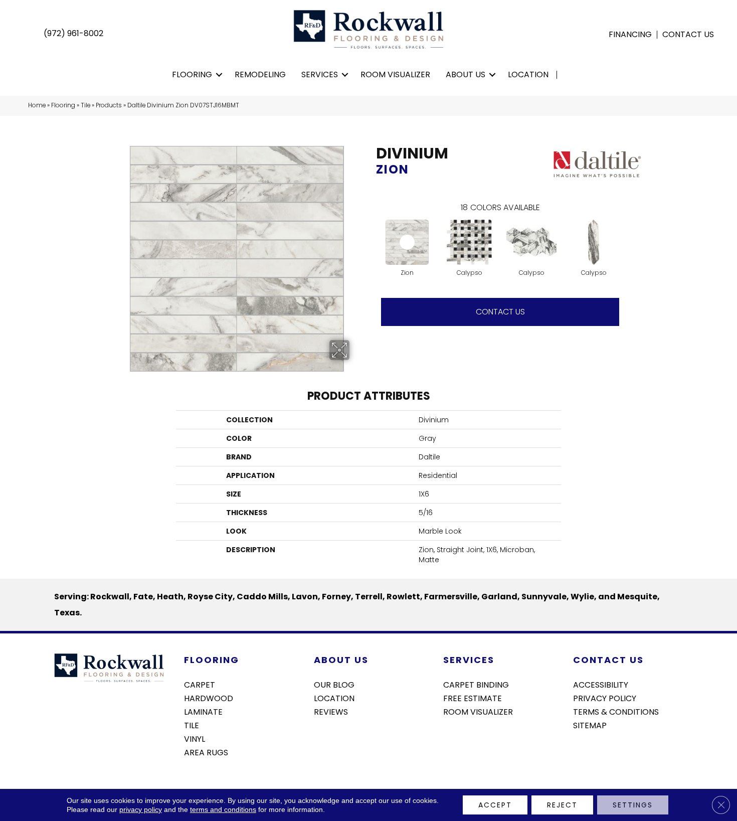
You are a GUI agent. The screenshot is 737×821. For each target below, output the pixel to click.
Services (319, 74)
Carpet (199, 684)
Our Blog (334, 684)
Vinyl (194, 738)
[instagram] (598, 752)
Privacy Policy (604, 698)
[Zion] (407, 242)
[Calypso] (469, 242)
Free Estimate (472, 698)
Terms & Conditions (616, 711)
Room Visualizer (395, 74)
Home (37, 105)
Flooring (192, 74)
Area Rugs (206, 752)
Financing (630, 35)
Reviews (331, 711)
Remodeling (260, 74)
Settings (633, 805)
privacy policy (140, 809)
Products (109, 105)
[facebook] (580, 752)
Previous (371, 232)
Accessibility (600, 684)
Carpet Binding (476, 684)
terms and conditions (223, 809)
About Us (465, 74)
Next (629, 232)
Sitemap (590, 725)
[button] (219, 75)
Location (528, 74)
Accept (495, 805)
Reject (562, 805)
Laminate (203, 711)
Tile (85, 105)
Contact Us (688, 35)
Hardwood (208, 698)
